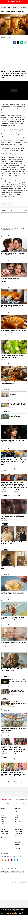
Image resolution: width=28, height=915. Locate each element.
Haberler (3, 808)
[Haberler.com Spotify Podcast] (20, 856)
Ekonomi (3, 811)
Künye (17, 803)
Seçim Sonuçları (4, 833)
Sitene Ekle (17, 848)
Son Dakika (3, 817)
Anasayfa (3, 7)
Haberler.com (4, 827)
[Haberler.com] (6, 799)
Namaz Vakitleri (4, 831)
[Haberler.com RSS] (2, 860)
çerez (2, 910)
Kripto (2, 819)
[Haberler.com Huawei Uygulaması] (18, 868)
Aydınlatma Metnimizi (11, 913)
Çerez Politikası (18, 833)
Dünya (2, 823)
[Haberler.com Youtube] (8, 860)
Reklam (8, 803)
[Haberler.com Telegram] (14, 860)
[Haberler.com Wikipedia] (5, 860)
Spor (2, 813)
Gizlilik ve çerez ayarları (7, 882)
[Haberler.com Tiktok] (11, 860)
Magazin (3, 815)
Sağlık (16, 811)
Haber (9, 880)
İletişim (13, 803)
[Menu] (2, 2)
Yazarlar (17, 819)
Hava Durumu (4, 829)
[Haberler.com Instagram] (11, 856)
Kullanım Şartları (18, 829)
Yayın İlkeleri (23, 803)
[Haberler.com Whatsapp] (17, 856)
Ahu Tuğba (4, 203)
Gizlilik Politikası (18, 831)
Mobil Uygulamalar (19, 844)
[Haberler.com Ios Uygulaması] (4, 868)
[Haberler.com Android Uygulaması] (11, 868)
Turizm (16, 817)
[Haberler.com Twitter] (8, 856)
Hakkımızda (3, 803)
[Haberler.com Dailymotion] (17, 860)
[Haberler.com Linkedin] (14, 856)
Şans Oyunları (4, 835)
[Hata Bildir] (14, 882)
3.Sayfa (2, 821)
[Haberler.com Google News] (2, 856)
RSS (16, 846)
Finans (16, 815)
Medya (9, 7)
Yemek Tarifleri (4, 839)
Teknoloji (17, 813)
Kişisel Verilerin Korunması (18, 836)
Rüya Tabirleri (4, 837)
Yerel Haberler (18, 821)
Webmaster (17, 842)
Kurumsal (17, 827)
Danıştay (9, 203)
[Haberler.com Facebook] (5, 856)
